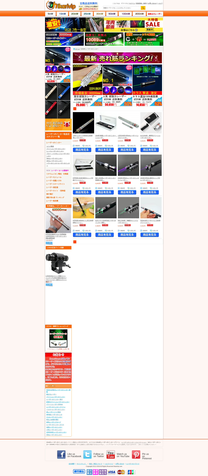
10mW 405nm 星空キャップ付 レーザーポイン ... (150, 179)
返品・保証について (95, 464)
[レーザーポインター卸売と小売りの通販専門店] (61, 9)
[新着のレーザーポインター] (58, 130)
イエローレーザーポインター (55, 409)
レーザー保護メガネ (54, 181)
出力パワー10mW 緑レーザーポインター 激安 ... (105, 221)
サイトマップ (82, 464)
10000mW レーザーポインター (56, 432)
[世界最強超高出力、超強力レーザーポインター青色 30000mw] (57, 82)
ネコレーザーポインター (54, 417)
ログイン (132, 3)
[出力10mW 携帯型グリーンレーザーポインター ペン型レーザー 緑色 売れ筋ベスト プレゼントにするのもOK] (151, 123)
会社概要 (72, 464)
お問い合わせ (152, 3)
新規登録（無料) (141, 3)
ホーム (77, 49)
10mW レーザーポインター (89, 49)
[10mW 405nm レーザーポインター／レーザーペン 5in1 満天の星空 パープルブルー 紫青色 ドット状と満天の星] (128, 165)
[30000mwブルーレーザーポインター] (64, 45)
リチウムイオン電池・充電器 (57, 174)
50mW (112, 13)
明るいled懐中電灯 (52, 419)
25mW (87, 13)
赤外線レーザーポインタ (54, 414)
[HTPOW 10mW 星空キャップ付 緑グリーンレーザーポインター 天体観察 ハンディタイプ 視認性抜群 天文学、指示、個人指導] (83, 165)
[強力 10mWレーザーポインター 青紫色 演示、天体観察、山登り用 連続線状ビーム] (106, 165)
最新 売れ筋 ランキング (55, 197)
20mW (75, 13)
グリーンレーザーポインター (56, 149)
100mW (125, 13)
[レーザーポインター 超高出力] (104, 45)
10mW (62, 13)
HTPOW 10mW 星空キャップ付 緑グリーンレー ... (83, 179)
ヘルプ (160, 3)
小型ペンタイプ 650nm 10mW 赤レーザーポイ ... (82, 136)
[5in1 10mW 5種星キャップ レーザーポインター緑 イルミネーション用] (128, 208)
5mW (50, 13)
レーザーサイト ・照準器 (55, 191)
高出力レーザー (153, 13)
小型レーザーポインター (54, 430)
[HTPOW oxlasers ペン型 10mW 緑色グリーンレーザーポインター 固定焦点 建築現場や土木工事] (83, 208)
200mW (139, 13)
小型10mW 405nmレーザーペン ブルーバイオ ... (128, 136)
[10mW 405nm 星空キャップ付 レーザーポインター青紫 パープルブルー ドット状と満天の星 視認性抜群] (151, 165)
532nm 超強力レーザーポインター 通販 (58, 391)
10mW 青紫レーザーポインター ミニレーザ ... (106, 136)
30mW (99, 13)
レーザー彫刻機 (52, 201)
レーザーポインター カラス (55, 424)
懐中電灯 (49, 194)
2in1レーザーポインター (54, 161)
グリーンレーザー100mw (54, 404)
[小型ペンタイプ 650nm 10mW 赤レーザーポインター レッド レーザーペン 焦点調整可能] (83, 123)
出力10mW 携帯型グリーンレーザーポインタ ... (150, 136)
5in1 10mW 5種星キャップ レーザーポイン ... (128, 221)
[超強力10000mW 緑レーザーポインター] (57, 118)
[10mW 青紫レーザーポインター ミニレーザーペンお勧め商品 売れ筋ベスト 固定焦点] (106, 123)
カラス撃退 (50, 146)
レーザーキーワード (132, 464)
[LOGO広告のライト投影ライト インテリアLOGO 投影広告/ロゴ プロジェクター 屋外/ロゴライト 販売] (58, 262)
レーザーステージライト (55, 184)
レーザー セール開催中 (60, 170)
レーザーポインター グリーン (55, 407)
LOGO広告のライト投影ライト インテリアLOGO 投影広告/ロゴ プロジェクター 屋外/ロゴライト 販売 (56, 278)
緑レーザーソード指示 (53, 412)
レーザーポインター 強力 (54, 399)
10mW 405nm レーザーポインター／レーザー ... (128, 179)
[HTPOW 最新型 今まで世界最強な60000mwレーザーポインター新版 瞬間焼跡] (58, 220)
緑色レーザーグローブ (53, 422)
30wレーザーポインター (54, 435)
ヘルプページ (108, 464)
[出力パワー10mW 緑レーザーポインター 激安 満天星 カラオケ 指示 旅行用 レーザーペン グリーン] (106, 208)
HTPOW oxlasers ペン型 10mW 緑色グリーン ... (83, 221)
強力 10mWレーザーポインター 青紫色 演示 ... (105, 179)
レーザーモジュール (54, 177)
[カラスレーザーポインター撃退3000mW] (144, 45)
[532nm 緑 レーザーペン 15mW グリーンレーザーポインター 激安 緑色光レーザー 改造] (151, 208)
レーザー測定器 (52, 187)
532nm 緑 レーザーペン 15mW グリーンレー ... (150, 221)
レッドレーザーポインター (55, 151)
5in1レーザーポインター (54, 158)
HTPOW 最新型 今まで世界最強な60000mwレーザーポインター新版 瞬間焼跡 (56, 236)
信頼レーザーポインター (54, 427)
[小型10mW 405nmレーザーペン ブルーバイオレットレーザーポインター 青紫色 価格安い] (128, 123)
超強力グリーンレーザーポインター (57, 402)
